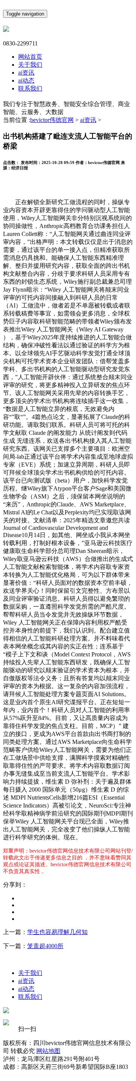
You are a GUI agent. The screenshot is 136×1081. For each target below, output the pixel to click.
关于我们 (30, 64)
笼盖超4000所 (45, 946)
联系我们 (30, 88)
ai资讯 (26, 72)
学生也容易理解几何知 (57, 932)
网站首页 (30, 56)
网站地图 (48, 1051)
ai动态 (26, 80)
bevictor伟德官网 (52, 120)
